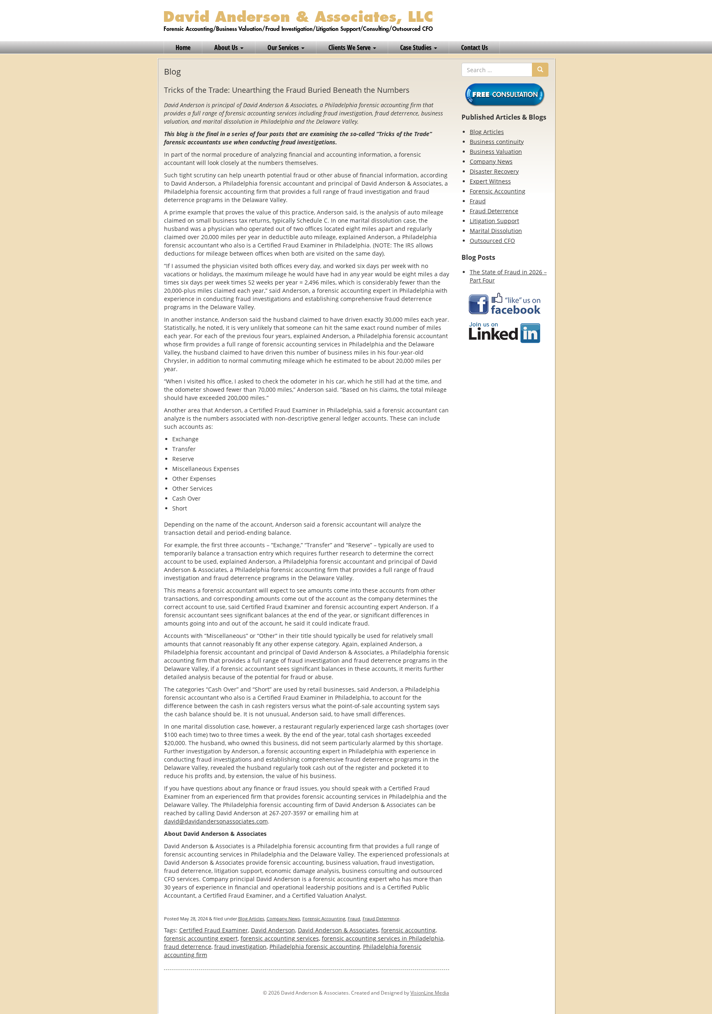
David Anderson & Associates (338, 930)
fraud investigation (240, 946)
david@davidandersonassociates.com (216, 821)
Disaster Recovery (494, 171)
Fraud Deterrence (381, 918)
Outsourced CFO (492, 241)
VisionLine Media (429, 992)
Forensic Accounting (323, 918)
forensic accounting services (280, 938)
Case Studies (416, 47)
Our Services (283, 47)
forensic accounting (408, 930)
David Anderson (273, 930)
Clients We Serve (350, 47)
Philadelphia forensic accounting (314, 946)
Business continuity (497, 142)
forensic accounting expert (201, 938)
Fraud (354, 918)
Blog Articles (251, 918)
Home (183, 47)
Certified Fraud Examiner (213, 930)
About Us (226, 47)
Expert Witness (490, 181)
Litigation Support (494, 221)
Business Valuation (496, 151)
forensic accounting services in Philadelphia (382, 938)
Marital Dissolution (496, 231)
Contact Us (474, 47)
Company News (283, 918)
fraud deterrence (187, 946)
